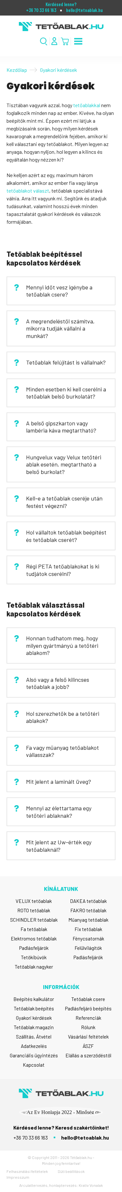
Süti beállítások (71, 1171)
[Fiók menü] (54, 41)
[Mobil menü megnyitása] (78, 41)
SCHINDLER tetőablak (34, 920)
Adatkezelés (34, 1046)
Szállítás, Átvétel (33, 1037)
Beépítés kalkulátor (33, 999)
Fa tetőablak (33, 929)
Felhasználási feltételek (27, 1171)
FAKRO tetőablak (88, 910)
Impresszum (18, 1177)
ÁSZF (88, 1046)
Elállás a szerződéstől (88, 1055)
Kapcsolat (34, 1065)
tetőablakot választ (28, 190)
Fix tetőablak (88, 929)
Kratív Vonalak (91, 1185)
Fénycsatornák (88, 938)
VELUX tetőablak (34, 901)
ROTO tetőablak (33, 910)
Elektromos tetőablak (34, 938)
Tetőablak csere (88, 999)
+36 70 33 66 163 (41, 10)
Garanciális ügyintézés (34, 1055)
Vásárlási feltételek (88, 1037)
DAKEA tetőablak (88, 901)
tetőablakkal (86, 105)
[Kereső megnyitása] (44, 41)
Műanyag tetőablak (88, 920)
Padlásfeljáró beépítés (88, 1008)
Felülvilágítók (88, 948)
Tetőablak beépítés (34, 1008)
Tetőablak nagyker (34, 967)
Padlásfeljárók (33, 948)
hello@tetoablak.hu (84, 10)
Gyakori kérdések (34, 1018)
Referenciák (88, 1018)
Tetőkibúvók (34, 957)
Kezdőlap (17, 70)
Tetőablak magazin (34, 1027)
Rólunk (88, 1027)
